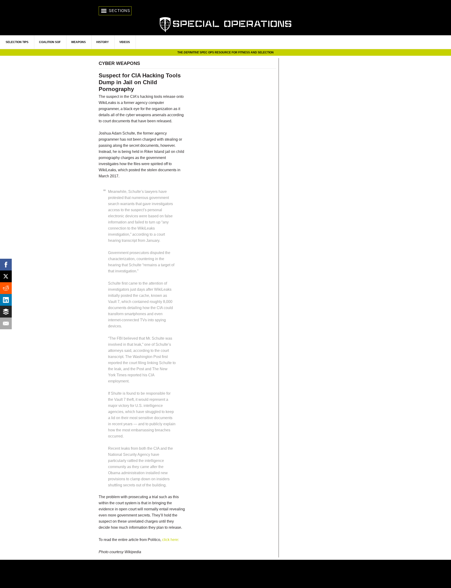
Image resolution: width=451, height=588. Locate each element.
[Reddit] (6, 288)
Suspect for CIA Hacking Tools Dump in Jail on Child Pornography (140, 82)
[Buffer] (6, 312)
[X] (6, 276)
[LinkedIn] (6, 300)
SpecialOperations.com (225, 24)
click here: (170, 540)
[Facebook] (6, 264)
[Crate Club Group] (225, 573)
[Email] (6, 323)
